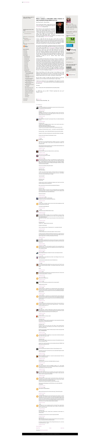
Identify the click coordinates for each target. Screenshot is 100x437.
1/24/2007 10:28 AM (42, 254)
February (26, 69)
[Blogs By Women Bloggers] (23, 42)
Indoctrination (27, 95)
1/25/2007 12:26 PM (42, 317)
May (25, 65)
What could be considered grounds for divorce (29, 78)
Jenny (40, 308)
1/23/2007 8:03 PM (42, 167)
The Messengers (39, 26)
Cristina (40, 364)
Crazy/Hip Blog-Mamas (27, 33)
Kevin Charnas (41, 387)
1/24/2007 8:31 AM (42, 237)
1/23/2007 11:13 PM (42, 220)
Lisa (39, 209)
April (26, 66)
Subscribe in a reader (69, 33)
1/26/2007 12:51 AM (42, 393)
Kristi (39, 202)
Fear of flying (27, 86)
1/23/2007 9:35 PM (42, 200)
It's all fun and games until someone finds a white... (29, 73)
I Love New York (47, 36)
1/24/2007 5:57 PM (42, 275)
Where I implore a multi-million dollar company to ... (30, 81)
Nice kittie (26, 94)
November (26, 57)
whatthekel (40, 394)
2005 (25, 100)
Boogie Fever (27, 74)
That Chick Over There (42, 154)
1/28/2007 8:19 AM (42, 416)
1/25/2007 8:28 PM (42, 375)
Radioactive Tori (41, 245)
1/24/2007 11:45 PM (42, 279)
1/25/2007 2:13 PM (42, 337)
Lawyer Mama (41, 370)
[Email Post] (48, 100)
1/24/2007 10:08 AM (42, 250)
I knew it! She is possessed (58, 69)
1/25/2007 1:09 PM (42, 332)
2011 (25, 50)
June (26, 64)
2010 (25, 51)
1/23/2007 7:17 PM (42, 152)
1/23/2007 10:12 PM (42, 212)
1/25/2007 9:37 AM (42, 293)
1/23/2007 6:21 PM (42, 121)
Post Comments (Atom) (44, 430)
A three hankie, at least (28, 89)
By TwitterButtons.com (69, 62)
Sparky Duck (41, 251)
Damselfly (40, 271)
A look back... (27, 96)
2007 (25, 55)
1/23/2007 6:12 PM (42, 116)
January (26, 70)
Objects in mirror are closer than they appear (29, 83)
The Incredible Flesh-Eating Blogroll (70, 53)
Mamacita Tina (41, 354)
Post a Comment (38, 426)
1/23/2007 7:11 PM (42, 148)
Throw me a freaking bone (29, 90)
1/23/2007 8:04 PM (42, 177)
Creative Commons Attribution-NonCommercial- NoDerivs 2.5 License (71, 70)
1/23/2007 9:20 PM (42, 195)
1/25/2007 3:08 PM (42, 353)
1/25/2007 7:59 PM (42, 369)
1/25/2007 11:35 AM (42, 313)
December (26, 56)
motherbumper (41, 158)
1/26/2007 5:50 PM (42, 402)
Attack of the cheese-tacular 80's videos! (29, 85)
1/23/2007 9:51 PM (42, 208)
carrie (40, 263)
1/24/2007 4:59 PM (42, 261)
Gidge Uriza (41, 377)
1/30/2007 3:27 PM (42, 424)
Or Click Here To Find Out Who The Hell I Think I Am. (71, 32)
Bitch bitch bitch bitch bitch (29, 87)
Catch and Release (39, 82)
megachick (40, 287)
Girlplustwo (40, 281)
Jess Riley (40, 347)
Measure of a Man (28, 71)
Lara (39, 106)
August (26, 61)
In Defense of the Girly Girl (29, 91)
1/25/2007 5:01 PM (42, 358)
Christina (40, 302)
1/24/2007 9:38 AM (42, 243)
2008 (25, 54)
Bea (39, 138)
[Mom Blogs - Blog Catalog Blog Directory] (29, 44)
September (27, 60)
